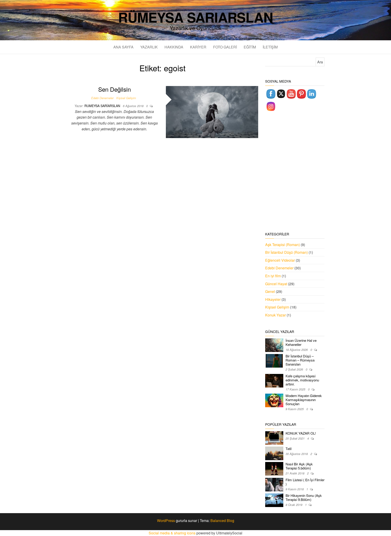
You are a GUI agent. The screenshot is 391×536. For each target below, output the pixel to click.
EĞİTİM (250, 47)
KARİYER (198, 47)
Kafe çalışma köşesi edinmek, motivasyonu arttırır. (302, 379)
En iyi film (273, 275)
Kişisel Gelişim (126, 98)
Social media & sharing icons (172, 533)
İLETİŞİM (270, 47)
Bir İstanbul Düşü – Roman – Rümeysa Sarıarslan (300, 360)
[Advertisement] (295, 172)
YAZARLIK (149, 47)
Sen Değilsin (114, 89)
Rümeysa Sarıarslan (195, 17)
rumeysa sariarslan (102, 105)
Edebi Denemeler (102, 98)
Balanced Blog (222, 520)
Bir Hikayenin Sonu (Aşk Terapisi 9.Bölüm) (304, 497)
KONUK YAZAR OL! (301, 433)
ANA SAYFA (123, 47)
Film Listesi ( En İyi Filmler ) (305, 481)
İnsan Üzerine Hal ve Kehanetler (301, 342)
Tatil (288, 448)
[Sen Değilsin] (212, 111)
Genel (270, 291)
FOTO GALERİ (225, 47)
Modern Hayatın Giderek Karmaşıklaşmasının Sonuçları (304, 399)
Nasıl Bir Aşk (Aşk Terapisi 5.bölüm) (299, 466)
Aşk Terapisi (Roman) (282, 244)
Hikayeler (273, 299)
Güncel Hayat (276, 283)
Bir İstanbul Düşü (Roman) (286, 252)
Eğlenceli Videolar (280, 260)
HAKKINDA (174, 47)
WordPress (166, 520)
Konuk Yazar (275, 315)
